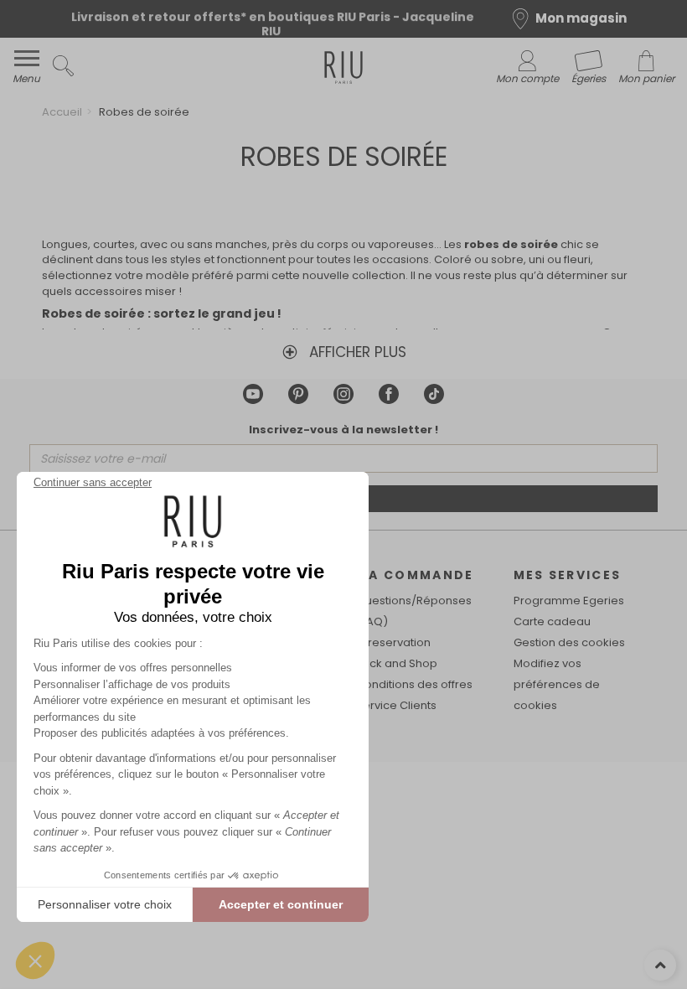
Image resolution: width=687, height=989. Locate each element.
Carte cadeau (552, 621)
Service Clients (396, 705)
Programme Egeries (569, 600)
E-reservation (393, 642)
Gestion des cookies (569, 642)
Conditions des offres (414, 684)
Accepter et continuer (281, 904)
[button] (35, 960)
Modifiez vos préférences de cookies (557, 684)
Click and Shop (396, 663)
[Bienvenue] (343, 70)
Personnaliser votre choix (105, 904)
